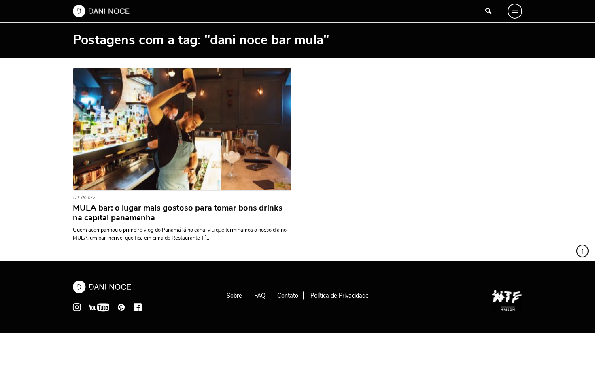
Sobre (234, 295)
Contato (287, 295)
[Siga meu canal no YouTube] (99, 307)
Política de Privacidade (339, 295)
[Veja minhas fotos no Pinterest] (121, 307)
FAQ (260, 295)
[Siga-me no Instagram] (77, 307)
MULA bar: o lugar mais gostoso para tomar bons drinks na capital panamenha (178, 213)
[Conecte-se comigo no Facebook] (138, 307)
